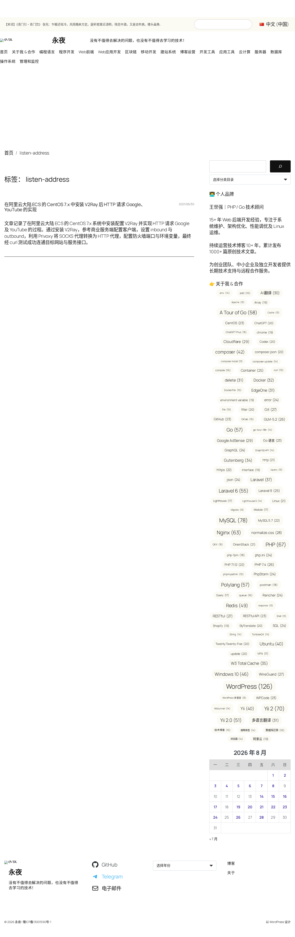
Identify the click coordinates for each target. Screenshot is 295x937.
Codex (267, 341)
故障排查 (248, 730)
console (223, 370)
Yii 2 (274, 708)
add (245, 293)
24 (215, 817)
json (233, 479)
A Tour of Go (238, 312)
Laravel (261, 479)
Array (261, 302)
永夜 (58, 40)
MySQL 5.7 (269, 520)
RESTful (223, 615)
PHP (276, 544)
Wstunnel (222, 708)
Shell (281, 616)
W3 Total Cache (249, 663)
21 (261, 806)
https (224, 470)
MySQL (233, 520)
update (239, 654)
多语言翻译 (265, 720)
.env (224, 292)
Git (271, 409)
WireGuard (271, 674)
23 (285, 806)
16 (285, 796)
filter (247, 409)
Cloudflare (236, 341)
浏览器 (236, 738)
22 (273, 806)
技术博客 (222, 730)
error (271, 399)
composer (230, 352)
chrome (265, 332)
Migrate (237, 509)
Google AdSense (235, 440)
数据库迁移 (275, 730)
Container (252, 370)
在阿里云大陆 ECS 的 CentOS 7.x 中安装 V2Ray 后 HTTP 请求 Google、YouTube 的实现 (74, 207)
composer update (265, 361)
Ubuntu (271, 644)
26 (238, 817)
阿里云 (260, 739)
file (226, 409)
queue (245, 595)
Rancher (273, 595)
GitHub (222, 419)
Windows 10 (232, 674)
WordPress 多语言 (234, 697)
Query (222, 595)
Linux (279, 501)
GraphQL (235, 450)
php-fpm (236, 555)
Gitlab (247, 419)
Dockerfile (232, 390)
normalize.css (266, 532)
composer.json (269, 352)
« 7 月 (213, 839)
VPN (262, 653)
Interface (251, 470)
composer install (232, 361)
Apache (238, 302)
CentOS (234, 323)
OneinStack (244, 544)
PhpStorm (265, 574)
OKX (218, 544)
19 (238, 806)
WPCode (266, 698)
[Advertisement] (147, 109)
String (236, 634)
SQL (279, 625)
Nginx (229, 532)
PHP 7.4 (264, 564)
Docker (264, 380)
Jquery (276, 469)
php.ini (263, 555)
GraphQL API (264, 450)
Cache (273, 312)
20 (250, 806)
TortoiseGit (261, 634)
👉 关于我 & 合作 (226, 284)
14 (261, 796)
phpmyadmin (233, 574)
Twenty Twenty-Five (232, 644)
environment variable (237, 400)
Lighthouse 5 (252, 500)
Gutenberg (238, 460)
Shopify (221, 626)
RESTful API (254, 616)
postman (269, 585)
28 (261, 817)
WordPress (249, 686)
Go (235, 429)
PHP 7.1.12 (234, 564)
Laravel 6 (233, 490)
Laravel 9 (269, 490)
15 (273, 796)
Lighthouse (222, 501)
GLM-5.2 (274, 419)
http (269, 460)
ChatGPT (264, 323)
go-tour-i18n (262, 429)
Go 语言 (272, 440)
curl (279, 370)
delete (234, 380)
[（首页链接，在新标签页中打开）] (6, 40)
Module (261, 510)
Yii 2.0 (231, 720)
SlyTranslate (251, 626)
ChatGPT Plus (236, 332)
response (265, 605)
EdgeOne (263, 390)
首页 (8, 153)
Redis (237, 605)
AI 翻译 (270, 292)
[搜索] (280, 166)
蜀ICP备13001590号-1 (37, 922)
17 (215, 806)
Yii (247, 708)
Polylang (235, 584)
